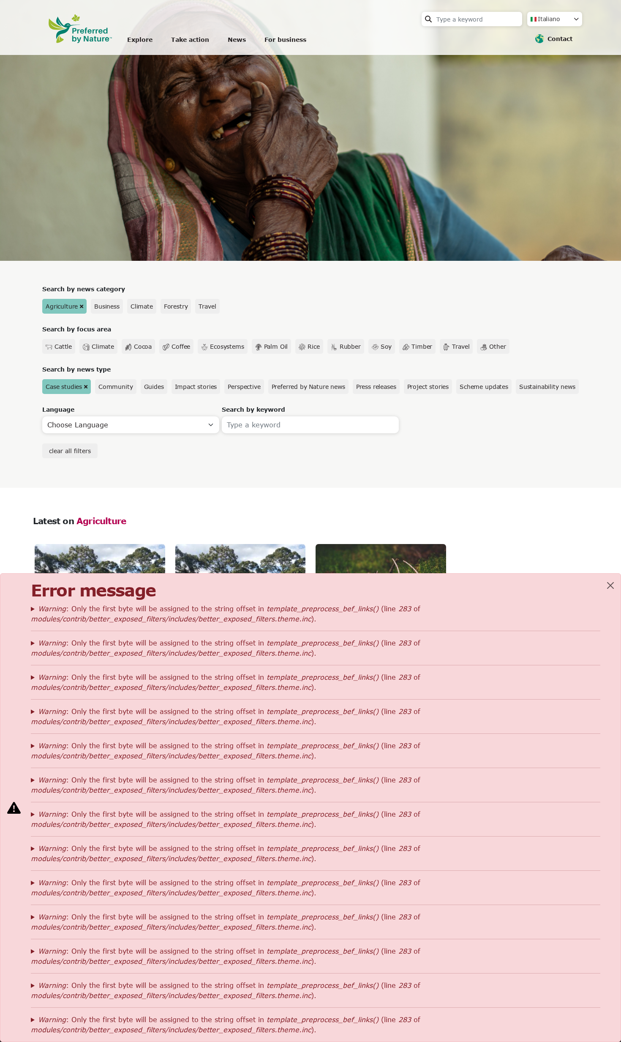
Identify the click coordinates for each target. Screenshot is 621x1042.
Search (428, 19)
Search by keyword (253, 409)
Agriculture (62, 306)
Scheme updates (484, 386)
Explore (140, 39)
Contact (559, 38)
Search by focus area (76, 329)
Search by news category (83, 289)
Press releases (376, 386)
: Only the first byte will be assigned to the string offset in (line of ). (225, 613)
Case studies (64, 386)
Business (107, 306)
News (237, 39)
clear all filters (70, 450)
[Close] (610, 585)
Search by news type (76, 369)
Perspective (244, 386)
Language (58, 409)
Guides (154, 386)
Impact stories (196, 386)
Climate (142, 306)
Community (115, 386)
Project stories (428, 386)
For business (285, 39)
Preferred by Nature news (308, 386)
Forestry (176, 306)
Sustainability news (547, 386)
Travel (207, 306)
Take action (190, 39)
